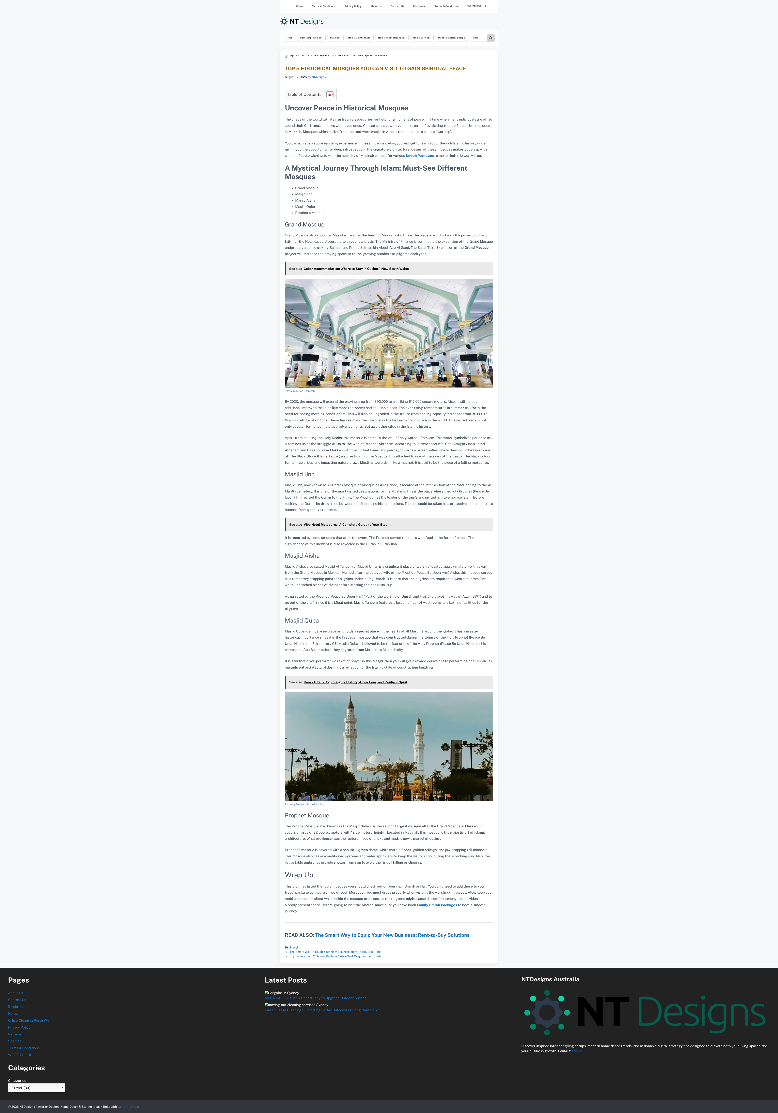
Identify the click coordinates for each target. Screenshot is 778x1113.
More (476, 37)
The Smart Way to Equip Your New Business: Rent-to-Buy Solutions (392, 935)
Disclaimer (419, 6)
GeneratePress (129, 1106)
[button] (490, 38)
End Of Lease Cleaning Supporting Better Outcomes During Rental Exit (322, 1010)
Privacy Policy (353, 6)
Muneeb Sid (303, 804)
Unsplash (309, 390)
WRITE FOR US (476, 6)
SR (298, 390)
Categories (17, 1081)
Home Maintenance (359, 37)
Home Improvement (311, 37)
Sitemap (14, 1041)
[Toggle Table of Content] (327, 94)
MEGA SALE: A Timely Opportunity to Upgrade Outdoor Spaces (315, 998)
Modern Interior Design (451, 37)
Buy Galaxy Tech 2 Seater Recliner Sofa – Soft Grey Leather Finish (335, 956)
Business (335, 37)
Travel (294, 947)
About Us (376, 6)
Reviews (15, 1034)
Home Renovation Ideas (392, 37)
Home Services (422, 37)
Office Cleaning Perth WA (28, 1020)
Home (299, 6)
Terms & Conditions (324, 6)
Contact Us (397, 6)
